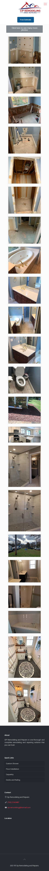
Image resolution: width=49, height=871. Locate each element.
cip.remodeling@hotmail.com (19, 807)
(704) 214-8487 (13, 802)
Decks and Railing (13, 780)
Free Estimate (25, 20)
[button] (24, 29)
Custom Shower (12, 764)
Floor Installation (12, 769)
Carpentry (9, 774)
